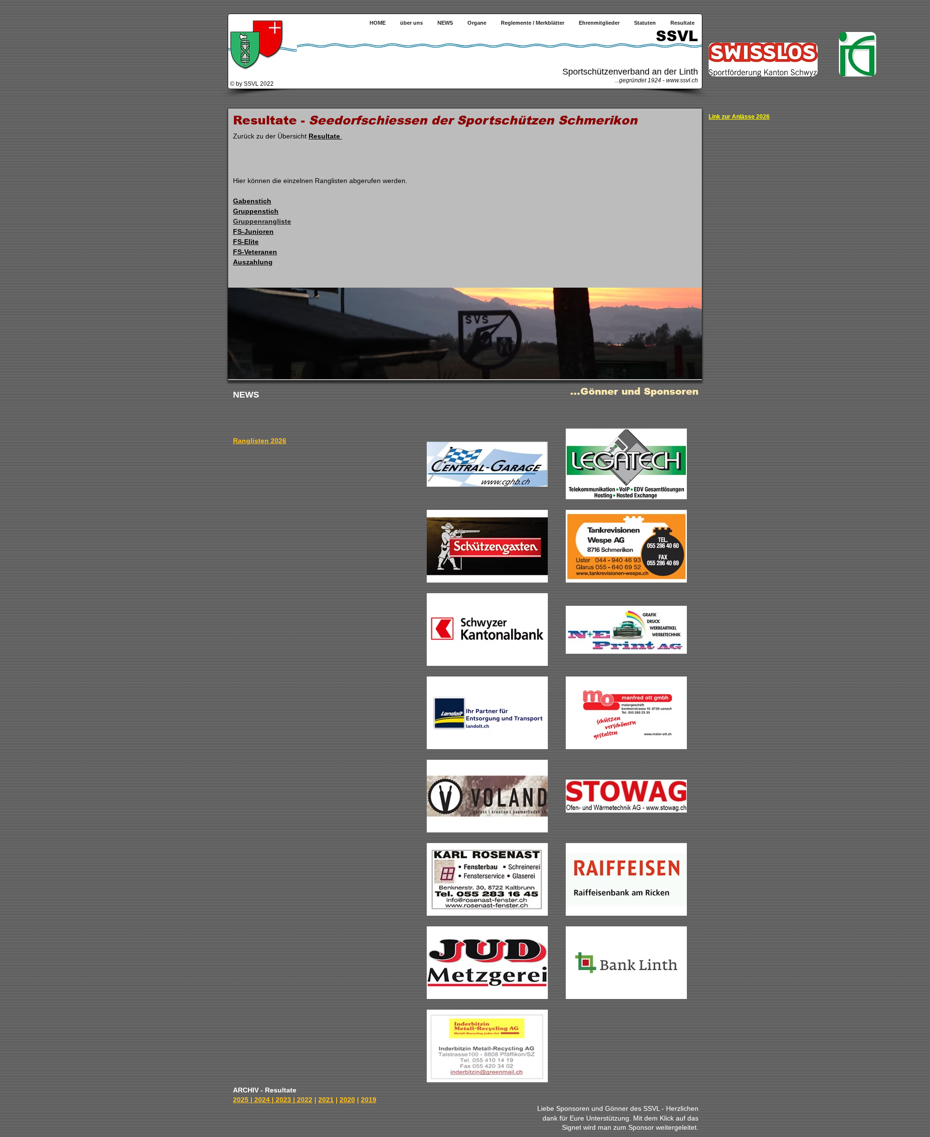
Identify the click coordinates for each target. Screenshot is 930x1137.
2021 (326, 1100)
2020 (347, 1100)
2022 (304, 1100)
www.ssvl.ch (682, 80)
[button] (477, 22)
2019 (368, 1100)
